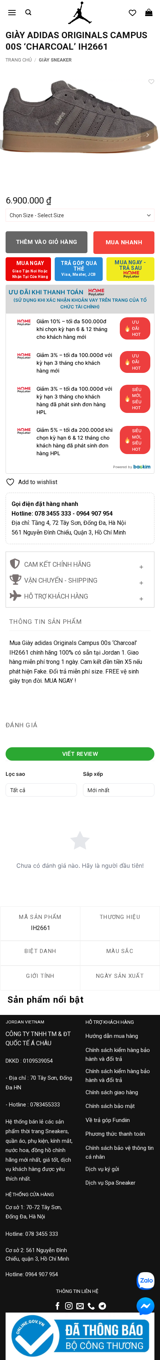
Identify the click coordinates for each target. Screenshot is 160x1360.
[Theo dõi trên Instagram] (69, 1307)
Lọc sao (15, 774)
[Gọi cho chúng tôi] (91, 1307)
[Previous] (12, 135)
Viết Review (80, 754)
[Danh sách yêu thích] (132, 12)
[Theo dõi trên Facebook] (57, 1307)
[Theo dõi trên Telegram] (102, 1307)
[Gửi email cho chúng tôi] (80, 1307)
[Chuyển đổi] (141, 565)
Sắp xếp (93, 774)
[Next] (147, 135)
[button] (12, 12)
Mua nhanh (124, 242)
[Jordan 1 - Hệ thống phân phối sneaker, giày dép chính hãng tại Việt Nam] (80, 13)
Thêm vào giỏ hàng (46, 242)
